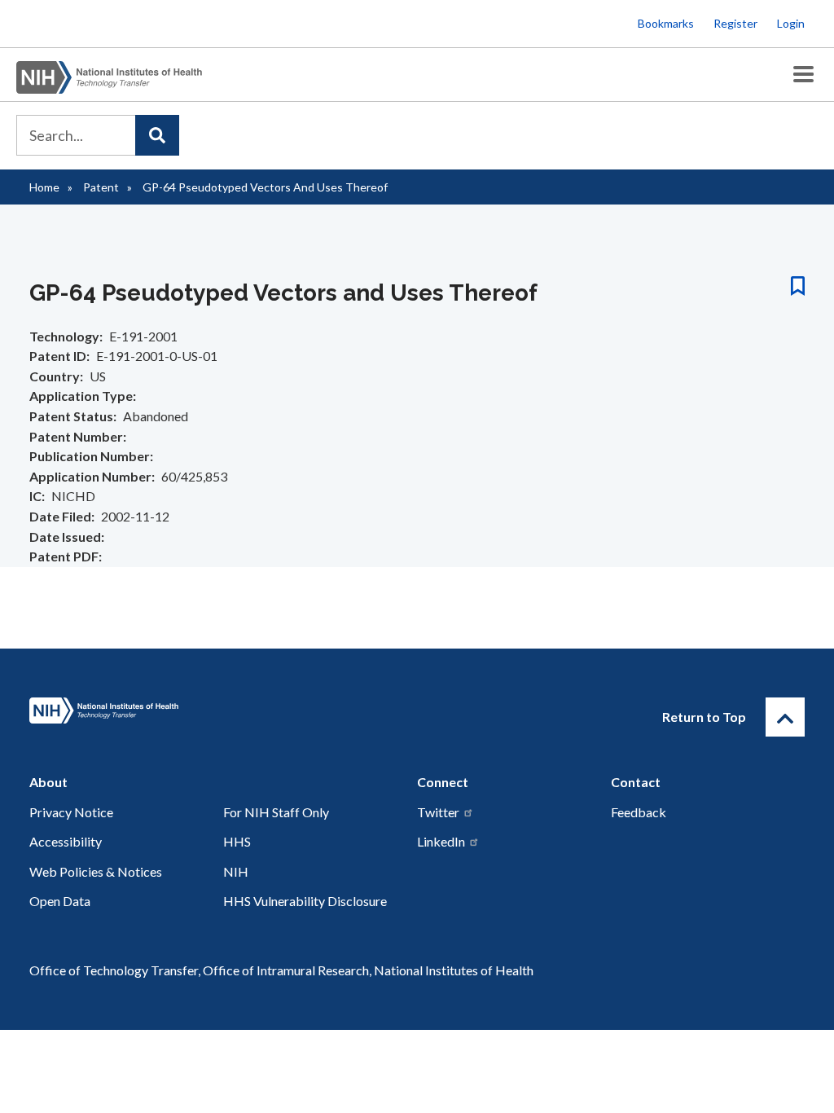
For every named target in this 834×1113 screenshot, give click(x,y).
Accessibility (65, 841)
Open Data (59, 900)
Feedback (638, 812)
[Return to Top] (785, 717)
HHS (237, 841)
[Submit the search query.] (157, 135)
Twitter (438, 812)
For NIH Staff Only (276, 812)
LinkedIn (441, 841)
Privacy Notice (71, 812)
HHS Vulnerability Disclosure (305, 900)
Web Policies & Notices (95, 871)
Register (735, 23)
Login (791, 23)
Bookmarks (666, 23)
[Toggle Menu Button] (803, 74)
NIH (235, 871)
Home (44, 187)
